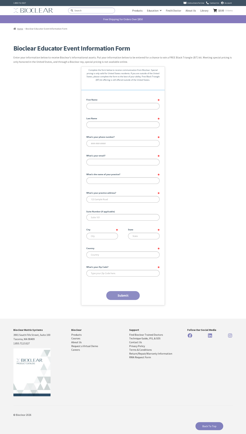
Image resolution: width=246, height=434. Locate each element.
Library (204, 10)
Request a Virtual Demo (84, 346)
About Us (191, 10)
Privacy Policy (137, 346)
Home (20, 28)
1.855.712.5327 (19, 3)
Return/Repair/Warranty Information (150, 353)
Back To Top (209, 426)
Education (152, 10)
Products (137, 10)
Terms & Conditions (140, 349)
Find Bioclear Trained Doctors (146, 334)
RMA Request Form (140, 357)
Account (228, 3)
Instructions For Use (195, 3)
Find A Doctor (173, 10)
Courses (75, 338)
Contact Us (214, 3)
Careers (75, 349)
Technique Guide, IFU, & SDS (144, 338)
